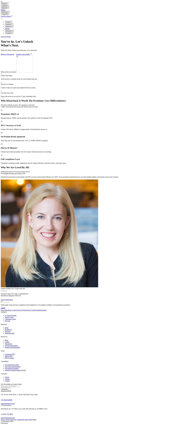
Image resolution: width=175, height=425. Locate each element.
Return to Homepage (7, 54)
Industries (8, 26)
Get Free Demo (6, 16)
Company (8, 33)
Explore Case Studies (23, 54)
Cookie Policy (28, 419)
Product (8, 22)
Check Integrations (7, 300)
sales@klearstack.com (8, 403)
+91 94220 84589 (6, 400)
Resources (9, 31)
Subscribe (4, 389)
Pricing (3, 10)
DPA (34, 419)
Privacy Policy (5, 419)
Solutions (8, 24)
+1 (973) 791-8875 (7, 414)
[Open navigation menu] (1, 18)
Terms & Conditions (16, 419)
